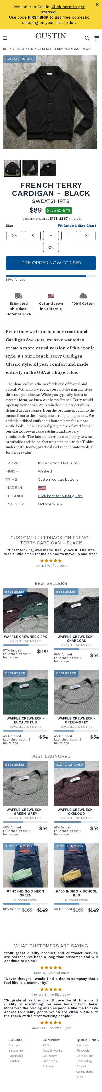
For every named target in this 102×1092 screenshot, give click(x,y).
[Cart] (96, 38)
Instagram (16, 1050)
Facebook (15, 1056)
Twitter (13, 1061)
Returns (82, 1045)
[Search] (87, 38)
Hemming (84, 1061)
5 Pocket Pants (25, 899)
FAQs (46, 1045)
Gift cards (49, 1061)
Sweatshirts (26, 49)
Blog (79, 1077)
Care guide (84, 1056)
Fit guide (82, 1050)
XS (14, 235)
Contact (14, 1045)
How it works (52, 1050)
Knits (7, 49)
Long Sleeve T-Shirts (25, 641)
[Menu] (5, 38)
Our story (49, 1056)
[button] (50, 102)
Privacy (48, 1066)
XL (87, 235)
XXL (51, 247)
